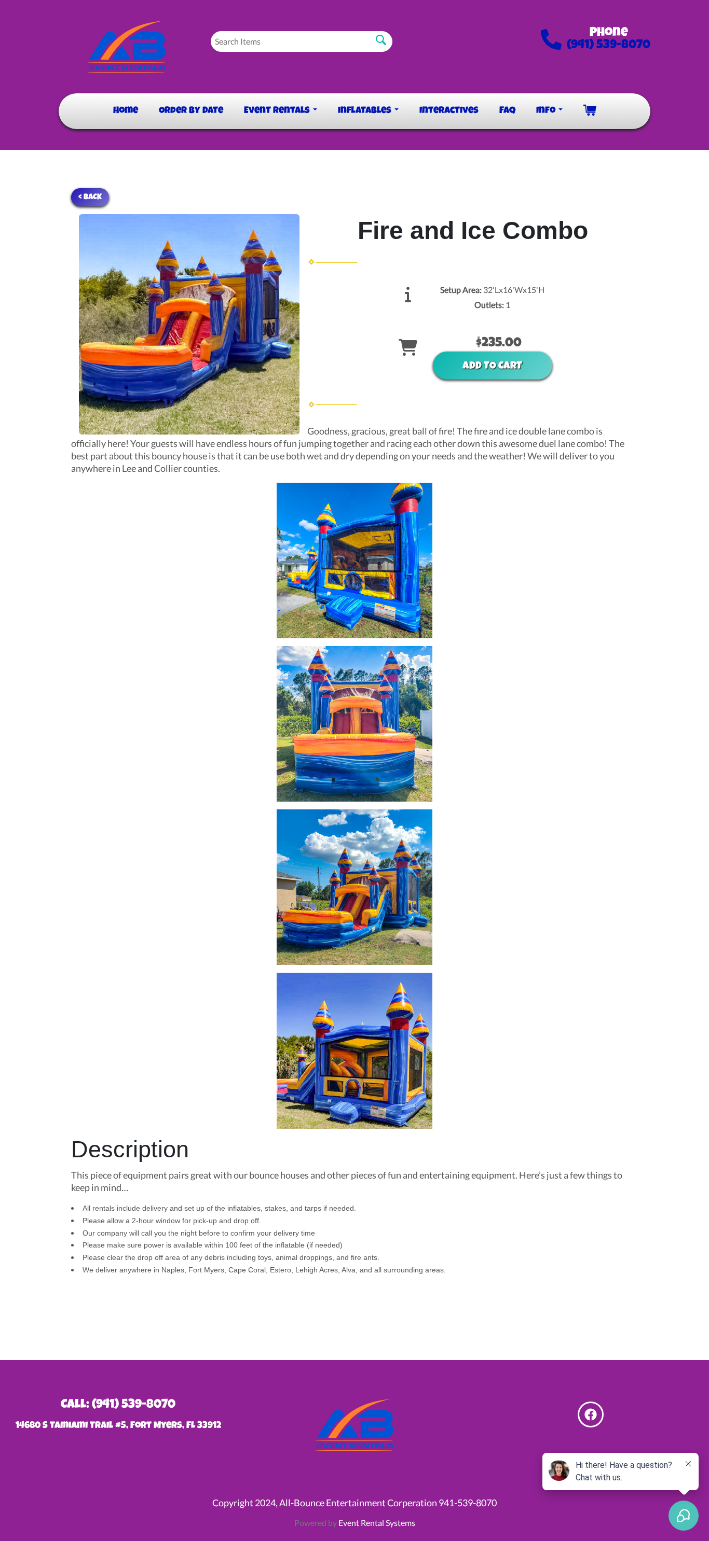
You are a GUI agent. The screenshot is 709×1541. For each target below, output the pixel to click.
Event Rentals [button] (278, 111)
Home (125, 111)
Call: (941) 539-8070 (118, 1405)
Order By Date (191, 111)
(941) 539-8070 (608, 45)
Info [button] (546, 111)
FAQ (507, 111)
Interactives (449, 111)
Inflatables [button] (365, 111)
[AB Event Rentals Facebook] (591, 1414)
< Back (90, 197)
